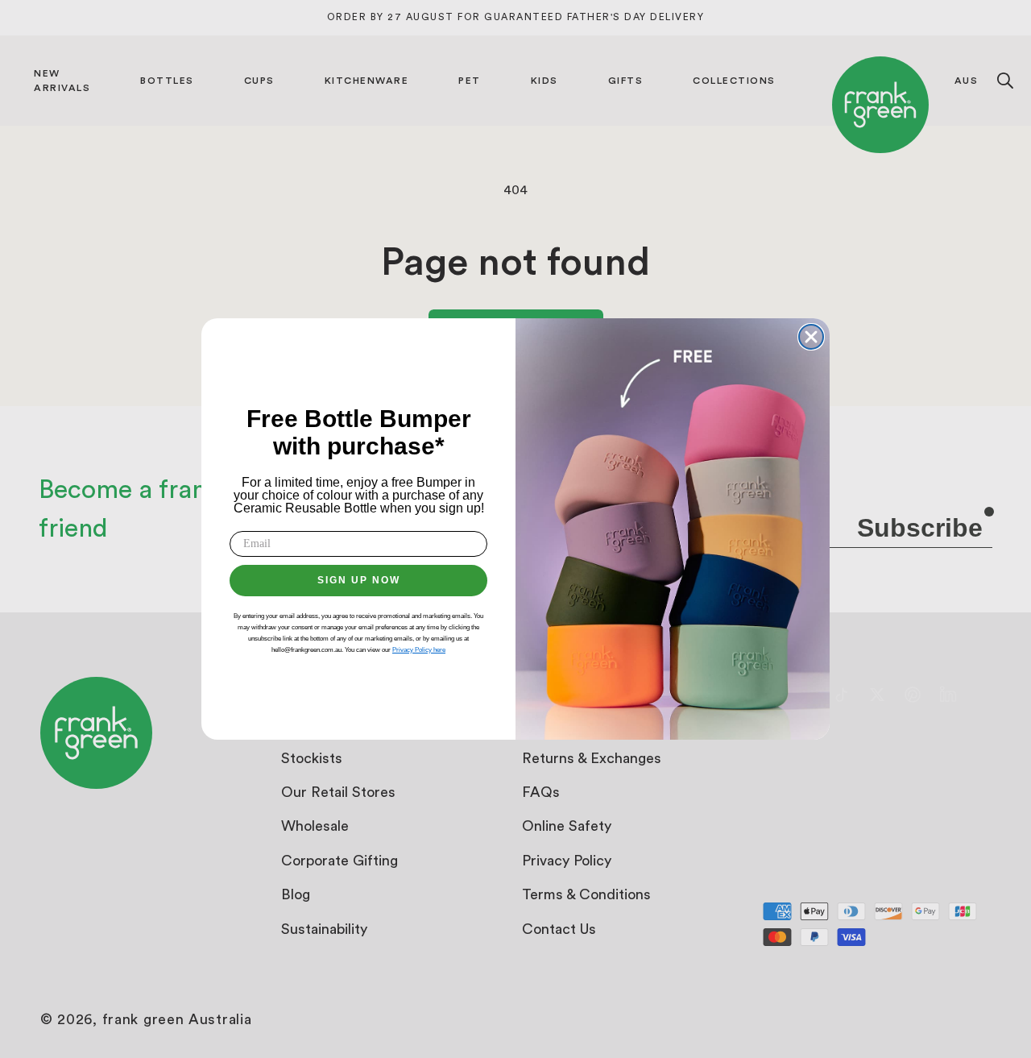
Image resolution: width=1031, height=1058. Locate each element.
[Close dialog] (811, 337)
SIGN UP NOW (358, 580)
